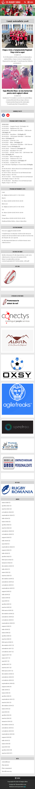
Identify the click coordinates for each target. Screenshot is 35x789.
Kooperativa (20, 786)
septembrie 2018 (7, 623)
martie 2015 (5, 702)
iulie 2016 (5, 689)
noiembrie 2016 (7, 677)
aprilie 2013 (5, 750)
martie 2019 (5, 607)
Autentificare (6, 762)
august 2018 (5, 626)
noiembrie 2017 (7, 648)
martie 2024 (5, 528)
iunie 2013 (5, 743)
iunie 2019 (5, 597)
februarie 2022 (6, 559)
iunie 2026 (5, 502)
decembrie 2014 (7, 705)
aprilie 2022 (6, 556)
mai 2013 (4, 747)
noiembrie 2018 (7, 617)
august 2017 (5, 655)
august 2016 (5, 686)
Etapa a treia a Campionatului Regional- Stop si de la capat (17, 51)
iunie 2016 (5, 693)
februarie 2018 (6, 642)
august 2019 (5, 591)
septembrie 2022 (7, 547)
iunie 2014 (5, 708)
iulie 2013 (5, 740)
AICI (9, 230)
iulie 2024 (5, 518)
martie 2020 (6, 575)
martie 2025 (6, 509)
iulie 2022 (5, 553)
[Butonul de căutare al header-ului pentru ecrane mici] (25, 2)
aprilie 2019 (5, 604)
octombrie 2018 (7, 620)
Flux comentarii (7, 768)
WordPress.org (7, 771)
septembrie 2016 (7, 683)
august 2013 (5, 737)
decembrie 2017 (7, 645)
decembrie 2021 (7, 566)
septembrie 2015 (7, 699)
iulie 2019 (5, 594)
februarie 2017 (6, 670)
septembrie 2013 (7, 734)
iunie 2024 (5, 521)
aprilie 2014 (5, 715)
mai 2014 (4, 712)
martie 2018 (5, 639)
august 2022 (6, 550)
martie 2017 (5, 667)
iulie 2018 (5, 629)
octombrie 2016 (7, 680)
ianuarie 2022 (6, 563)
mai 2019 (4, 601)
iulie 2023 (5, 540)
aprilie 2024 (5, 525)
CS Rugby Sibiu (13, 2)
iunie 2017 (5, 658)
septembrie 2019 (7, 588)
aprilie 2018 (5, 636)
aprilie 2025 (6, 505)
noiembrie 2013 (7, 728)
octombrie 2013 (7, 731)
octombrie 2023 (7, 534)
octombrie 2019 (7, 585)
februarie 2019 (6, 610)
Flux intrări (5, 765)
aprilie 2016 (5, 696)
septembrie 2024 (7, 515)
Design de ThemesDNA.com (17, 784)
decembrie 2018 (7, 613)
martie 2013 (5, 753)
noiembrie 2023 (7, 531)
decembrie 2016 (7, 674)
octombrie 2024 (7, 512)
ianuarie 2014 (6, 721)
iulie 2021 (5, 569)
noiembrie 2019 (7, 582)
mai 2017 (4, 661)
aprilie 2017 (5, 664)
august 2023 (6, 537)
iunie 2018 (5, 632)
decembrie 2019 (7, 578)
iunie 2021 (5, 572)
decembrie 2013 (7, 724)
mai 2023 (5, 544)
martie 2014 (5, 718)
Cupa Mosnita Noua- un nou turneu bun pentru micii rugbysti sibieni (17, 92)
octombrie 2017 (7, 651)
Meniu (31, 2)
